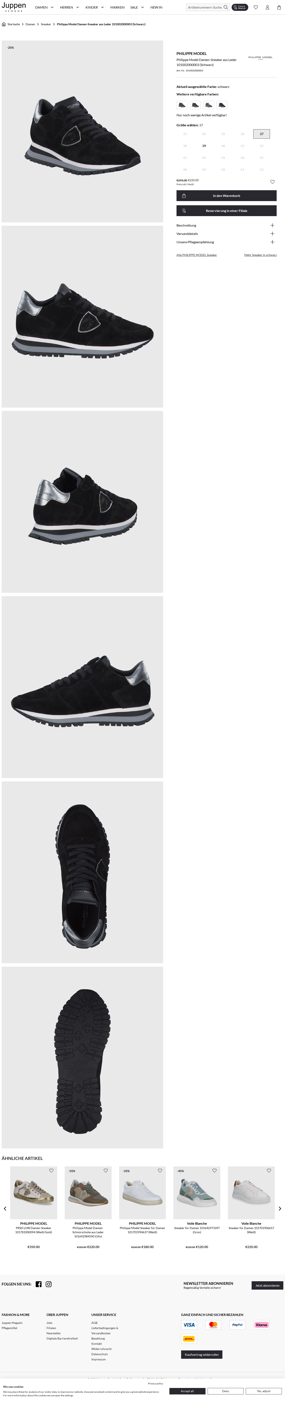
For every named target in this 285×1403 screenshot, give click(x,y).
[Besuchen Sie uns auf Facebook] (37, 1284)
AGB (94, 1322)
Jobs (49, 1322)
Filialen (51, 1328)
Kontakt (96, 1343)
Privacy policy (155, 1383)
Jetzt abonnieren (267, 1285)
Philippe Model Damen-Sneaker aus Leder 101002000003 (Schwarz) (101, 24)
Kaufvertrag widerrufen (202, 1354)
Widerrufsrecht (101, 1349)
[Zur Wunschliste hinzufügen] (272, 182)
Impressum (98, 1359)
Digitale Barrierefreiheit (62, 1338)
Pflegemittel (9, 1328)
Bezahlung (98, 1338)
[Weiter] (280, 1208)
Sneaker (46, 24)
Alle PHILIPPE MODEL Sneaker (197, 255)
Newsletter (54, 1333)
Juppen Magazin (12, 1322)
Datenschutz (99, 1354)
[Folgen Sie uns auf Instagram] (47, 1284)
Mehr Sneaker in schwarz (260, 255)
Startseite (14, 24)
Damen (30, 24)
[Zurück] (5, 1208)
